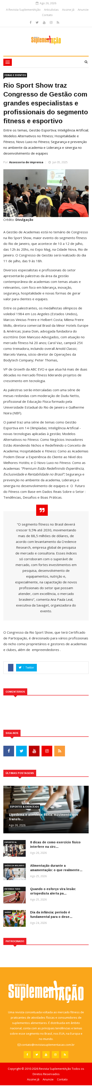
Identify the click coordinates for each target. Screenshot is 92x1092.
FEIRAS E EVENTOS (15, 75)
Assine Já (68, 10)
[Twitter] (38, 22)
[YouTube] (44, 22)
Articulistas (51, 10)
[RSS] (58, 22)
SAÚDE (7, 912)
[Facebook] (31, 22)
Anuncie (83, 10)
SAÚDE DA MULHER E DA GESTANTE (14, 866)
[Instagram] (51, 22)
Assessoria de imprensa (26, 162)
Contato (47, 15)
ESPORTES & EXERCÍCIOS (24, 806)
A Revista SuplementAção (23, 10)
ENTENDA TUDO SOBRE (12, 889)
